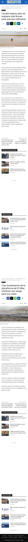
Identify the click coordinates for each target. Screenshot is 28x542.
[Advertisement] (14, 195)
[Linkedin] (18, 23)
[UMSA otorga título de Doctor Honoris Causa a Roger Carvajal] (5, 171)
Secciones (7, 6)
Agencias (21, 537)
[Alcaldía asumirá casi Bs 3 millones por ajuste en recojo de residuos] (5, 156)
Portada (4, 535)
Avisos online (4, 537)
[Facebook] (8, 23)
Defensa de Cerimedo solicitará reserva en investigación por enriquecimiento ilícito (18, 235)
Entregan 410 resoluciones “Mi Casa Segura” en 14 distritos (20, 141)
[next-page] (5, 176)
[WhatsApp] (15, 23)
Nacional (12, 6)
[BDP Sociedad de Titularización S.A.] (5, 228)
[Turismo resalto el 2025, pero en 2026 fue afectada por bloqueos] (5, 244)
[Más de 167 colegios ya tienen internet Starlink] (5, 163)
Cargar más (13, 249)
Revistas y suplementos (19, 535)
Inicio (3, 6)
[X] (11, 23)
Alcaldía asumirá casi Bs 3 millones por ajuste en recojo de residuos (18, 155)
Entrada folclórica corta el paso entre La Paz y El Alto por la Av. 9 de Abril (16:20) (18, 220)
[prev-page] (3, 176)
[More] (22, 23)
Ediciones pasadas (13, 537)
